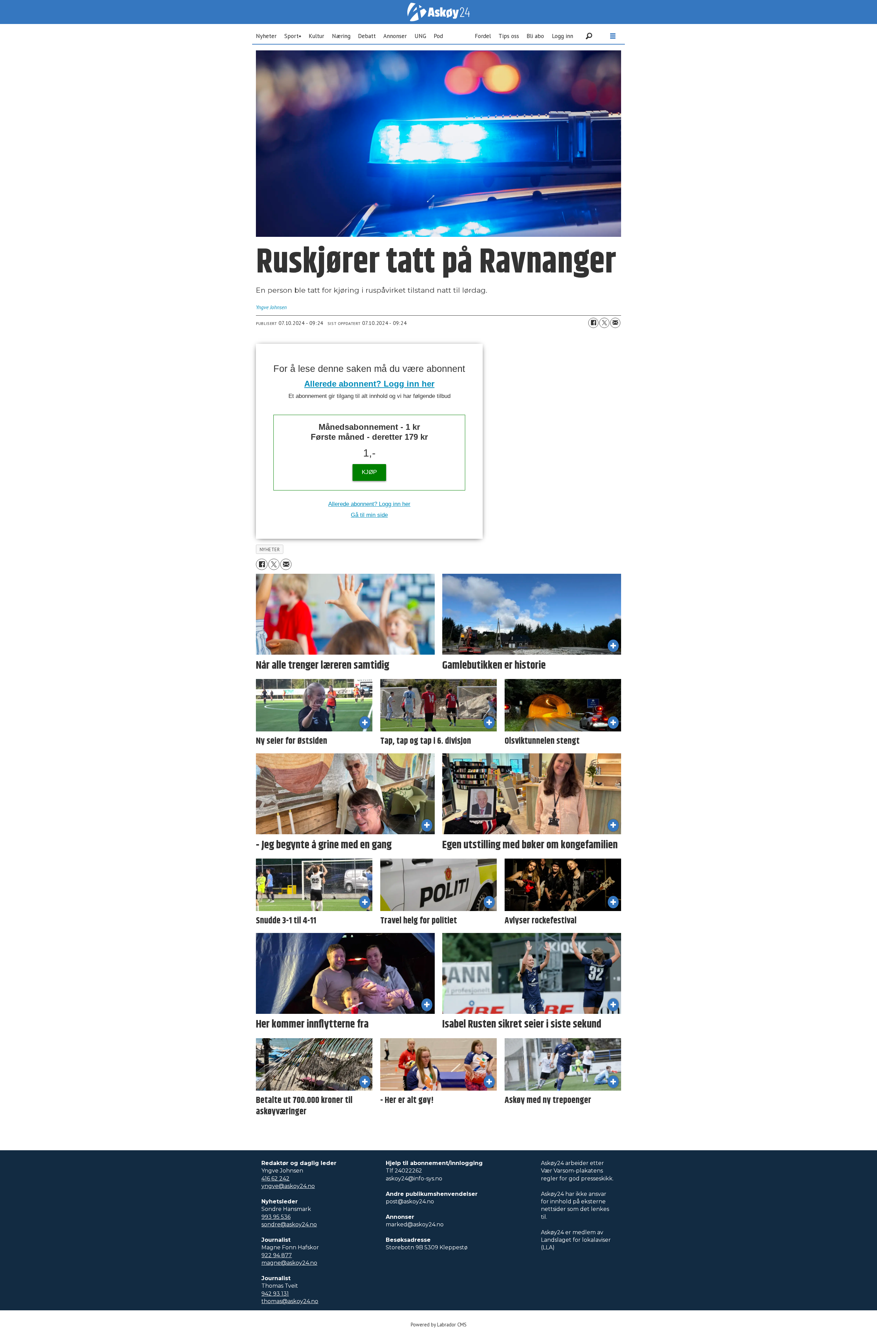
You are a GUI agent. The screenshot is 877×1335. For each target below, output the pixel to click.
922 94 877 (276, 1255)
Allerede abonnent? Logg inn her (369, 383)
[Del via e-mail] (615, 323)
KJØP (369, 472)
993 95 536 (276, 1217)
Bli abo (535, 36)
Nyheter (266, 36)
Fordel (483, 36)
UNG (420, 36)
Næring (341, 36)
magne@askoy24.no (289, 1263)
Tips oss (508, 36)
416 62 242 (275, 1178)
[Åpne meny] (613, 36)
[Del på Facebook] (593, 323)
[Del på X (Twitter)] (604, 323)
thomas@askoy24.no (289, 1301)
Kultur (316, 36)
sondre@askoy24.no (289, 1224)
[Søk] (589, 36)
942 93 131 (275, 1293)
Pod (438, 36)
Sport (291, 36)
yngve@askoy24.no (288, 1186)
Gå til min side (369, 515)
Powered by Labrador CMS (439, 1324)
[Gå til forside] (438, 12)
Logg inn (562, 36)
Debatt (367, 36)
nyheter (270, 549)
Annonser (395, 36)
